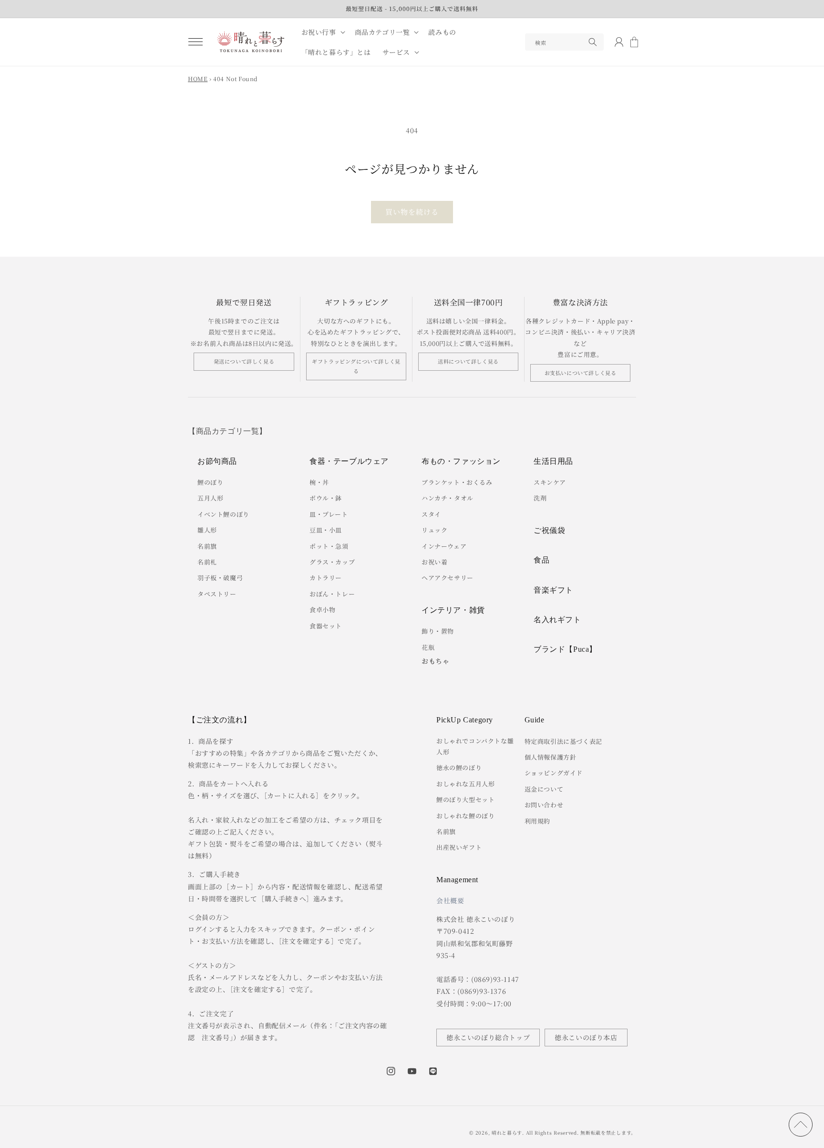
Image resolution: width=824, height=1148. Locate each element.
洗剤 (540, 497)
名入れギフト (557, 620)
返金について (544, 788)
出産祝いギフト (459, 847)
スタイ (431, 514)
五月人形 (210, 497)
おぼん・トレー (332, 593)
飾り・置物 (438, 631)
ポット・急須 (329, 546)
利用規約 (537, 820)
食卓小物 (322, 609)
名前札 (207, 561)
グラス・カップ (332, 561)
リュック (434, 529)
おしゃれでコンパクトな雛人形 (475, 746)
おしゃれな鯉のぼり (465, 815)
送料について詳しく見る (468, 361)
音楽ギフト (553, 590)
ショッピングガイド (554, 772)
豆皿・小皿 (325, 529)
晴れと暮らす (507, 1132)
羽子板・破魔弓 (220, 577)
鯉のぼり (210, 482)
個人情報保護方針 (551, 757)
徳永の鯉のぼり (459, 767)
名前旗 (207, 546)
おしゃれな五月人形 (465, 783)
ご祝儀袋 (549, 530)
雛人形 (207, 529)
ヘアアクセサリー (448, 577)
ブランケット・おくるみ (457, 482)
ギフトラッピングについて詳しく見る (356, 366)
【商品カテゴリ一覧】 (227, 431)
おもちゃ (435, 661)
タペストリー (217, 593)
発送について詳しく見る (244, 361)
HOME (197, 78)
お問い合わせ (544, 804)
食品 (541, 560)
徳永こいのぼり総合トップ (488, 1037)
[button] (195, 41)
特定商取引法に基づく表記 (563, 741)
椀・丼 (319, 482)
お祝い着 (434, 561)
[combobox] (564, 42)
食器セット (325, 625)
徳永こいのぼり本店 (586, 1037)
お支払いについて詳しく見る (581, 372)
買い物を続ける (412, 212)
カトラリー (325, 577)
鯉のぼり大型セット (465, 799)
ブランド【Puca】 (565, 649)
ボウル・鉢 (325, 497)
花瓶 (428, 647)
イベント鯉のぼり (223, 514)
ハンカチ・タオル (448, 497)
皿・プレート (328, 514)
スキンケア (550, 482)
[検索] (592, 42)
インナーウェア (444, 546)
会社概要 (450, 900)
